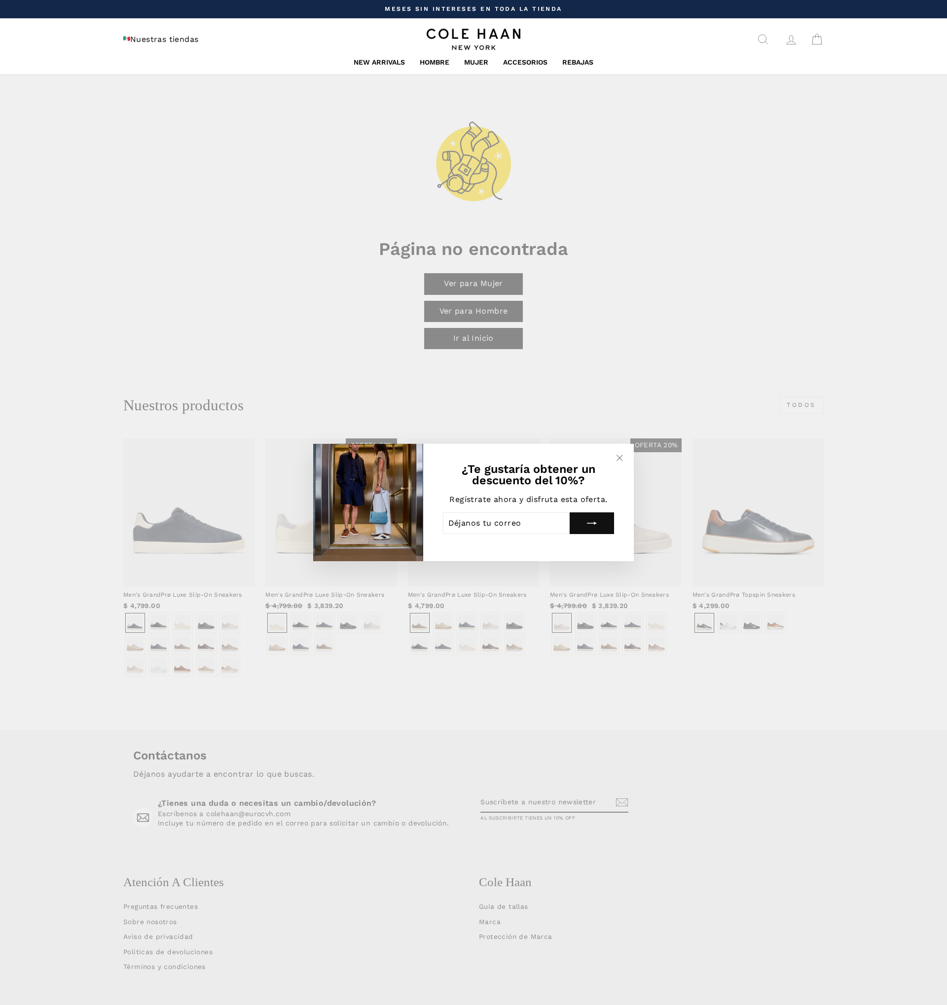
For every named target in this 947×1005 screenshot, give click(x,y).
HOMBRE (434, 62)
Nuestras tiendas (164, 39)
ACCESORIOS (525, 62)
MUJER (476, 62)
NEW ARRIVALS (379, 62)
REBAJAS (577, 62)
